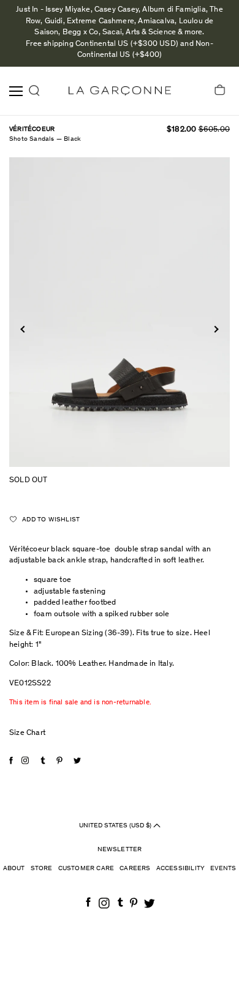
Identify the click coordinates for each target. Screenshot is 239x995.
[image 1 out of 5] (119, 312)
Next (214, 329)
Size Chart (27, 733)
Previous (23, 329)
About (14, 868)
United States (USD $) (116, 825)
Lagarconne (120, 90)
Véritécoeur (32, 129)
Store (42, 868)
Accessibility (180, 868)
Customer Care (86, 868)
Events (223, 868)
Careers (135, 868)
